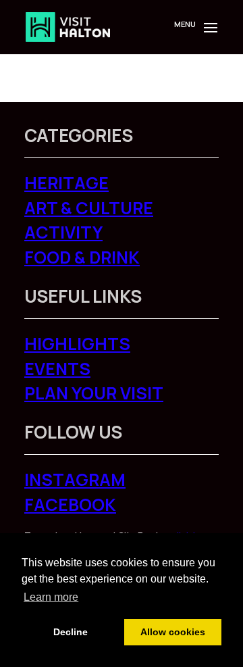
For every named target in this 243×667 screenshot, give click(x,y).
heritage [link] (66, 183)
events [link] (57, 368)
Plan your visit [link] (93, 393)
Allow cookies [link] (172, 631)
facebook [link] (70, 504)
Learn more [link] (51, 597)
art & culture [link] (88, 208)
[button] (208, 35)
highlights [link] (77, 343)
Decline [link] (70, 631)
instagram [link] (75, 479)
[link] (68, 26)
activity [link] (63, 232)
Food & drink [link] (82, 257)
